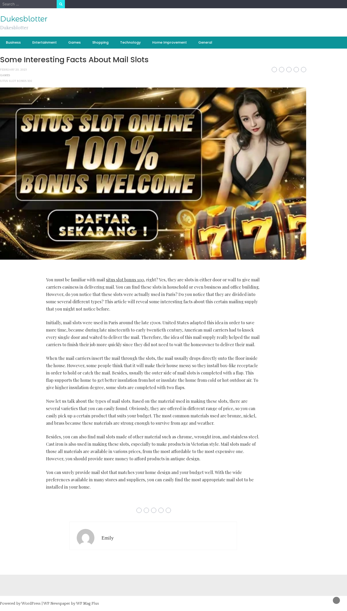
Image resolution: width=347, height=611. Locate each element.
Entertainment (44, 42)
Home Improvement (169, 42)
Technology (130, 42)
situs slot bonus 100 (16, 81)
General (205, 42)
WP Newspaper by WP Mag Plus (71, 603)
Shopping (100, 42)
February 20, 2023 (13, 69)
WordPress (31, 603)
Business (13, 42)
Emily (108, 538)
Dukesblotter (23, 18)
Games (74, 42)
